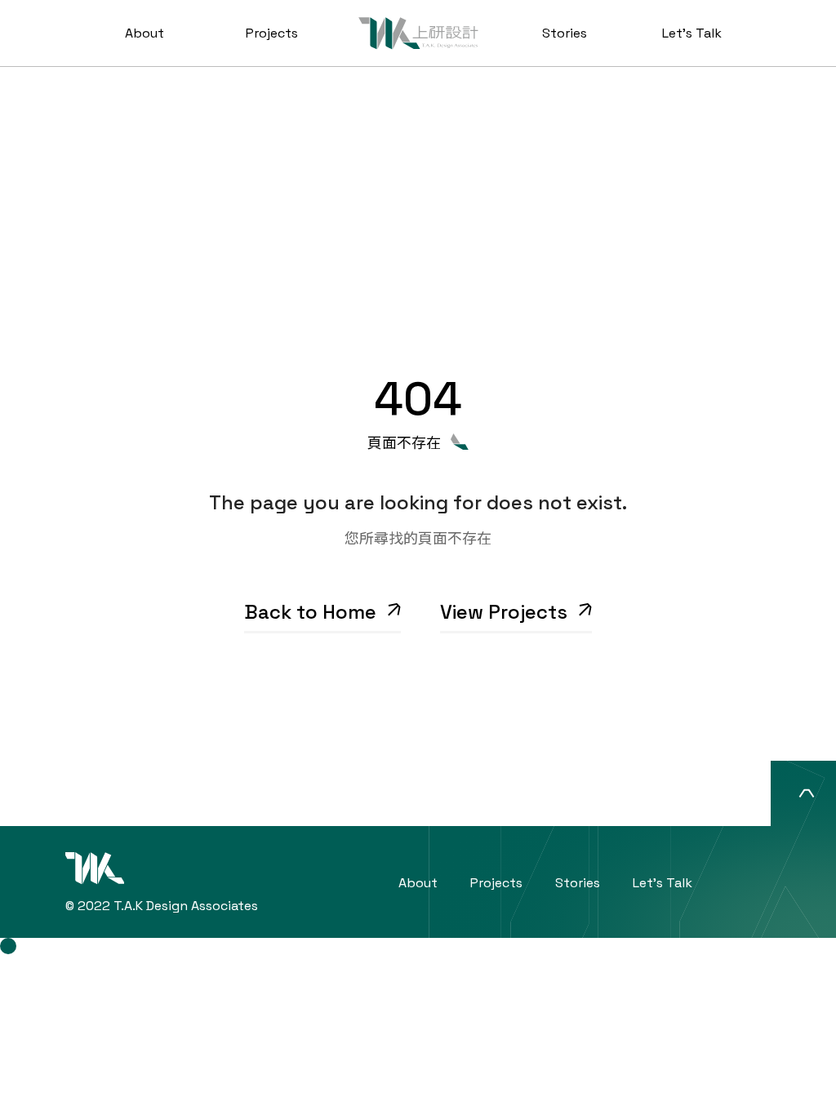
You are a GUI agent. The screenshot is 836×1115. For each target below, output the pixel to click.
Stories (564, 33)
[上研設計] (418, 33)
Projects (272, 33)
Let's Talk (692, 33)
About (144, 33)
